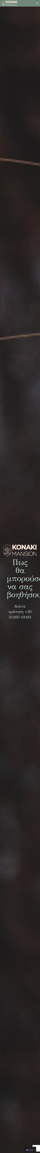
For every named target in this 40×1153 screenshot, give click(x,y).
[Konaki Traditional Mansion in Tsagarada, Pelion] (9, 3)
